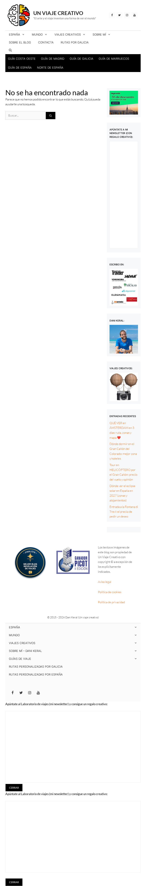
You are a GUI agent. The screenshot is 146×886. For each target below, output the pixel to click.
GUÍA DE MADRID (52, 58)
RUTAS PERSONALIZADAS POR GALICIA (36, 666)
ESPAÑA (14, 34)
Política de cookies (109, 592)
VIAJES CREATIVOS (67, 34)
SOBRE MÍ (99, 34)
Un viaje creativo (58, 13)
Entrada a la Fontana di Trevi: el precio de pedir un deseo (124, 511)
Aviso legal (104, 582)
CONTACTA (46, 42)
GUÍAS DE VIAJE (20, 658)
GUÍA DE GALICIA (81, 58)
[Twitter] (119, 15)
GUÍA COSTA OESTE (22, 58)
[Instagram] (127, 15)
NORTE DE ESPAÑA (50, 67)
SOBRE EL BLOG (20, 42)
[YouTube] (134, 15)
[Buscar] (51, 115)
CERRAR (14, 787)
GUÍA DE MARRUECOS (114, 58)
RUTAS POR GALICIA (75, 42)
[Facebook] (112, 15)
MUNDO (37, 34)
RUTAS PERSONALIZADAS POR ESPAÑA (36, 674)
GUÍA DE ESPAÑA (20, 67)
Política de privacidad (111, 602)
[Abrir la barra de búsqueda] (10, 50)
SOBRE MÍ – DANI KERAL (25, 651)
